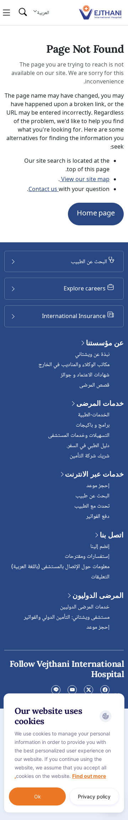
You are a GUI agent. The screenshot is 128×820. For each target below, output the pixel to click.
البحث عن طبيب (92, 496)
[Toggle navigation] (6, 13)
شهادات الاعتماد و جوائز (85, 375)
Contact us (43, 190)
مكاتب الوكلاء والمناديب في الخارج (74, 365)
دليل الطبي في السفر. (88, 446)
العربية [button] (43, 13)
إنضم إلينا (100, 547)
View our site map (85, 180)
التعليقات (100, 577)
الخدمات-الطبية (94, 415)
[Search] (23, 12)
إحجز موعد (98, 486)
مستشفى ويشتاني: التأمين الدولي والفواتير (67, 617)
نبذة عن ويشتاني (92, 354)
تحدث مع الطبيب (92, 506)
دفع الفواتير (98, 516)
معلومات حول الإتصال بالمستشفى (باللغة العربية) (60, 567)
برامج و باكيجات (93, 425)
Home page (96, 214)
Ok (37, 796)
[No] (117, 695)
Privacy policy (94, 796)
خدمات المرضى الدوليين (85, 607)
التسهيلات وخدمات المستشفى (79, 435)
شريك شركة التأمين (90, 456)
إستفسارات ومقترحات (87, 556)
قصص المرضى (94, 385)
